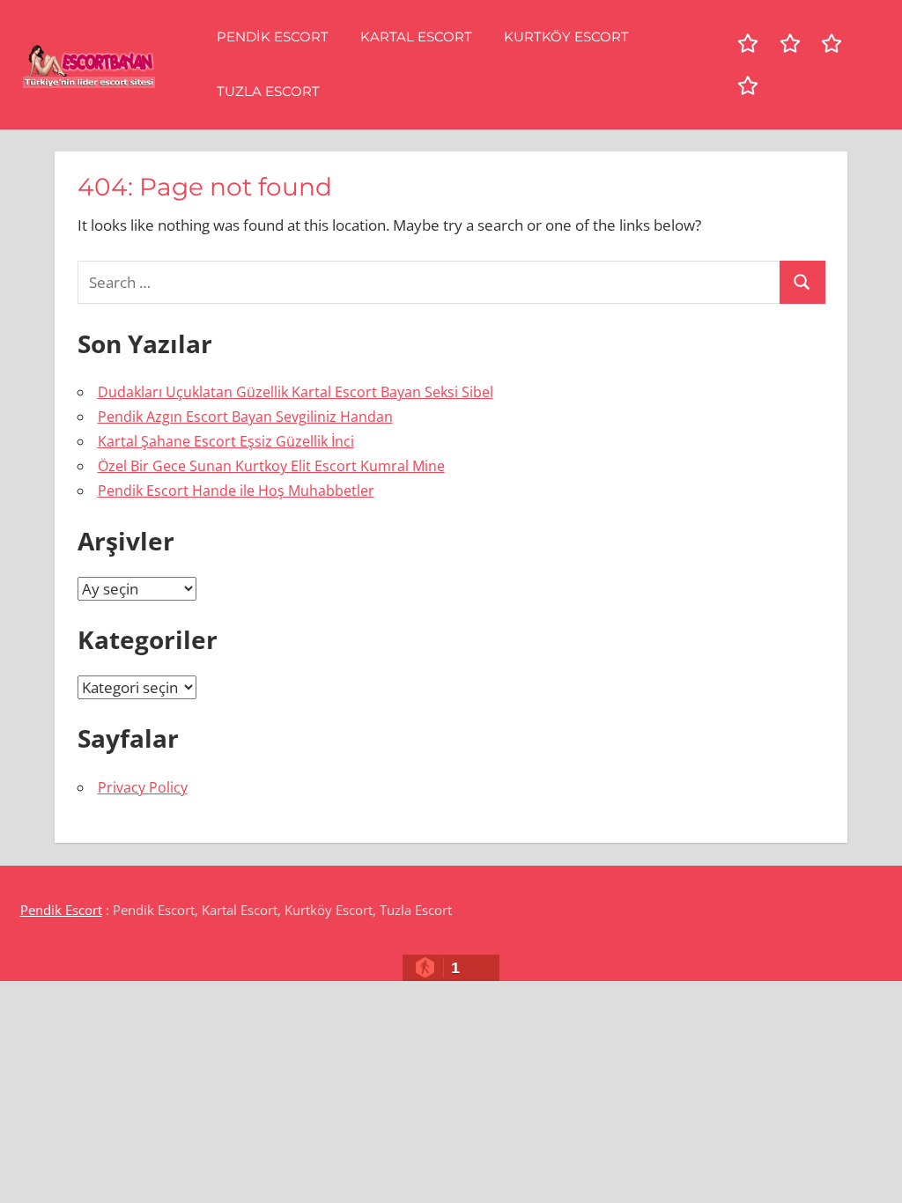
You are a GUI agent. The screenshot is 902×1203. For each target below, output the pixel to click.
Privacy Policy (143, 787)
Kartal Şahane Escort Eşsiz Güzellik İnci (226, 441)
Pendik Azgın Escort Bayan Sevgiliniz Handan (245, 416)
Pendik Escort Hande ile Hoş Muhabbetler (236, 490)
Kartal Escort (416, 36)
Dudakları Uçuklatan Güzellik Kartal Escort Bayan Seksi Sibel (295, 392)
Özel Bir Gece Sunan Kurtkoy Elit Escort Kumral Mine (271, 466)
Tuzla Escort (268, 91)
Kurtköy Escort (566, 36)
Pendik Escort (273, 36)
